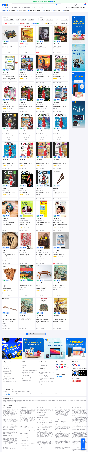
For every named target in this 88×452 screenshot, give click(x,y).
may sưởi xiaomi (78, 444)
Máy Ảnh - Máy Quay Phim (78, 429)
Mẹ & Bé (62, 413)
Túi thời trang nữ (24, 440)
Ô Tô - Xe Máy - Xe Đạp (60, 440)
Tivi (75, 412)
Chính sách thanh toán (43, 375)
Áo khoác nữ (29, 410)
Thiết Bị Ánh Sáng (79, 432)
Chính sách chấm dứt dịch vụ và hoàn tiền (46, 382)
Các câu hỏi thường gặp (7, 366)
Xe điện (66, 441)
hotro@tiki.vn (13, 379)
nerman (60, 400)
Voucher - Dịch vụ (59, 431)
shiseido (4, 401)
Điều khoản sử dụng (26, 373)
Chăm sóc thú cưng (41, 441)
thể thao (41, 7)
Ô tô (61, 442)
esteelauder (11, 400)
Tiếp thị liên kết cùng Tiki (27, 377)
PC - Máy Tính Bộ (42, 427)
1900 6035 (8, 394)
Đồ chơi (14, 409)
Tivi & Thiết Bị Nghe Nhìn (62, 417)
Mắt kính (48, 414)
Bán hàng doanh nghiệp (27, 378)
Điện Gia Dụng (6, 447)
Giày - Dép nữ (23, 426)
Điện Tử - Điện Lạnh (76, 407)
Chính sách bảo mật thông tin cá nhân (29, 370)
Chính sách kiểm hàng (7, 373)
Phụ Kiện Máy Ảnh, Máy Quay (78, 431)
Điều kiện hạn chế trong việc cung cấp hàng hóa (46, 373)
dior (7, 400)
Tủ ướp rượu (84, 413)
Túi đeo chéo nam (27, 447)
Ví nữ (33, 442)
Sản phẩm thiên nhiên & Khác (10, 441)
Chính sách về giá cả (43, 370)
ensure (27, 400)
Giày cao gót (22, 427)
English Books (61, 448)
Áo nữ (21, 409)
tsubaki (20, 401)
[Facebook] (73, 364)
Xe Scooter (65, 442)
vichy (15, 401)
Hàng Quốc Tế (58, 407)
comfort (81, 400)
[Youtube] (76, 364)
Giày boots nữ (24, 430)
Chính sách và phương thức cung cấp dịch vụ (46, 379)
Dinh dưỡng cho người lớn (10, 413)
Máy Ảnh (82, 437)
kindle (57, 400)
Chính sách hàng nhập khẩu (8, 378)
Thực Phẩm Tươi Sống (8, 418)
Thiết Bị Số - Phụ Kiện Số (60, 421)
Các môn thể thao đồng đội (80, 422)
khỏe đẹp (28, 7)
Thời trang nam (23, 415)
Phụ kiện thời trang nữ (41, 414)
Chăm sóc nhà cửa (10, 427)
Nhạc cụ (46, 436)
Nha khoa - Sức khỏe (62, 436)
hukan (12, 401)
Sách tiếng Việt (58, 447)
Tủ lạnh (75, 410)
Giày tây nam (28, 434)
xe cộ (20, 7)
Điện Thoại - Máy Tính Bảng (9, 429)
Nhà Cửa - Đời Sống (42, 429)
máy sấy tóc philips (80, 442)
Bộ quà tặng (43, 447)
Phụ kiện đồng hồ (43, 420)
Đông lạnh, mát (11, 421)
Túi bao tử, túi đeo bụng (30, 448)
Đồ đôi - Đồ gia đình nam (29, 420)
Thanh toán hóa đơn (59, 433)
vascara (4, 400)
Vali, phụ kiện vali (49, 410)
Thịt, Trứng (9, 419)
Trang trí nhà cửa (40, 431)
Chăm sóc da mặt (6, 437)
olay (75, 400)
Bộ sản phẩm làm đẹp (10, 444)
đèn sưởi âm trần (77, 449)
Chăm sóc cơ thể (8, 439)
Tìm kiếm (58, 4)
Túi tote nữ (27, 443)
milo (40, 400)
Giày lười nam (22, 434)
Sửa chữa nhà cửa (43, 432)
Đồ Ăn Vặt (42, 444)
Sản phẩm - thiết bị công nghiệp (62, 416)
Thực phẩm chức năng (9, 438)
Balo (38, 409)
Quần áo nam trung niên (27, 422)
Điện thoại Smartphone (7, 431)
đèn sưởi (78, 441)
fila (17, 401)
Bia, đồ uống (7, 424)
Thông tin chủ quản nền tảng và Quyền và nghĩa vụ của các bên (46, 384)
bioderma (34, 400)
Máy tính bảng (8, 433)
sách (37, 7)
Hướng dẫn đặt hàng (7, 370)
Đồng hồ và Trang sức (42, 417)
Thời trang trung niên (26, 413)
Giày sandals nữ (27, 428)
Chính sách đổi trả (6, 374)
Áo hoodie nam (25, 419)
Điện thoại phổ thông (9, 432)
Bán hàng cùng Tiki (43, 365)
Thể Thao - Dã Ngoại (77, 415)
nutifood (53, 400)
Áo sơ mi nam (27, 418)
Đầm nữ (24, 409)
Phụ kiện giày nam (26, 437)
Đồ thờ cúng (42, 436)
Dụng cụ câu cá (78, 421)
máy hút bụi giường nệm (79, 446)
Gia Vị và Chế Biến (43, 443)
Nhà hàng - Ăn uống (61, 435)
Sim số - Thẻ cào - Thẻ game (65, 437)
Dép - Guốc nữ (29, 427)
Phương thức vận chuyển (7, 371)
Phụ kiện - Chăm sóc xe (59, 441)
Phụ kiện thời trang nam (44, 415)
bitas (85, 400)
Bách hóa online (60, 414)
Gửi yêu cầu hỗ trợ (6, 368)
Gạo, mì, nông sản (9, 422)
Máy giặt (76, 411)
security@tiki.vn (12, 381)
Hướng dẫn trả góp (6, 376)
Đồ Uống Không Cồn (44, 445)
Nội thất (43, 433)
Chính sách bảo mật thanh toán (28, 368)
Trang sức (39, 419)
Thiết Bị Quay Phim (79, 436)
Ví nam (21, 447)
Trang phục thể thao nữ (76, 417)
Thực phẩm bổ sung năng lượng (80, 426)
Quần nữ (28, 409)
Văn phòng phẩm (64, 447)
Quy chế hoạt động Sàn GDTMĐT (45, 363)
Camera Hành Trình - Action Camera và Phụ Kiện (79, 433)
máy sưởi (74, 441)
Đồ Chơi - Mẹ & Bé (7, 407)
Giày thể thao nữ (82, 425)
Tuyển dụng (24, 367)
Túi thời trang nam (24, 445)
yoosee (71, 400)
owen (24, 400)
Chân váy (28, 411)
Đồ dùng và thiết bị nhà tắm (45, 434)
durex (30, 400)
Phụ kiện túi (32, 443)
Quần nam (28, 417)
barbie (20, 400)
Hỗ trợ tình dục (12, 443)
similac (77, 400)
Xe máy (58, 442)
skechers (43, 400)
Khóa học (65, 433)
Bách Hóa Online (41, 440)
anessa (68, 400)
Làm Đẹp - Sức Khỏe (7, 435)
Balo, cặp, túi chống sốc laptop (45, 410)
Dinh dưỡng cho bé (9, 412)
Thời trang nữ (23, 407)
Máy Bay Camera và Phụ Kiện (79, 437)
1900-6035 (8, 363)
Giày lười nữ (30, 430)
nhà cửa (33, 7)
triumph (49, 400)
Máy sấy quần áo (78, 413)
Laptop (48, 427)
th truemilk (16, 400)
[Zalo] (79, 364)
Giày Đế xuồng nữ (27, 431)
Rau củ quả (7, 420)
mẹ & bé (24, 7)
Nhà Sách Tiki (58, 446)
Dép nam (26, 436)
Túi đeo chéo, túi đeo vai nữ (25, 442)
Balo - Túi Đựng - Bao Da (79, 434)
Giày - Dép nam (24, 433)
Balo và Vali (40, 407)
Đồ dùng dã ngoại (79, 418)
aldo (47, 400)
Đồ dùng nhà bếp (6, 448)
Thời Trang (65, 409)
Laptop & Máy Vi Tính (64, 415)
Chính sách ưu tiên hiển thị (44, 376)
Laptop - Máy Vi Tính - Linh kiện (45, 422)
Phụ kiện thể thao (79, 419)
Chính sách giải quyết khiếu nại (28, 372)
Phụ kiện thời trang (41, 412)
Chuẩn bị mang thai (9, 415)
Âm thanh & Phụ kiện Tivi (77, 409)
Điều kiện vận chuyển (26, 380)
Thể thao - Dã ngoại (60, 411)
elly (37, 400)
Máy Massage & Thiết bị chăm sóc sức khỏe (10, 440)
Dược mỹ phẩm (14, 444)
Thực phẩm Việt (13, 420)
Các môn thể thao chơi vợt (79, 423)
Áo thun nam (22, 417)
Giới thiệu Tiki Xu (25, 375)
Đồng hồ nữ (44, 419)
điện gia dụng (15, 7)
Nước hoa (7, 443)
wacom (64, 400)
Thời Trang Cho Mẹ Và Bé (8, 409)
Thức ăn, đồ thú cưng (9, 426)
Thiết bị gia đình (13, 448)
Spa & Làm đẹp (63, 434)
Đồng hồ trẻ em (50, 420)
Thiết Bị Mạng (44, 426)
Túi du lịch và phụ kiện (44, 409)
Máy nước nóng (79, 412)
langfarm (8, 401)
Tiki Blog (24, 365)
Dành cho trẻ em (8, 425)
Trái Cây (4, 419)
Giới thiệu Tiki (25, 363)
